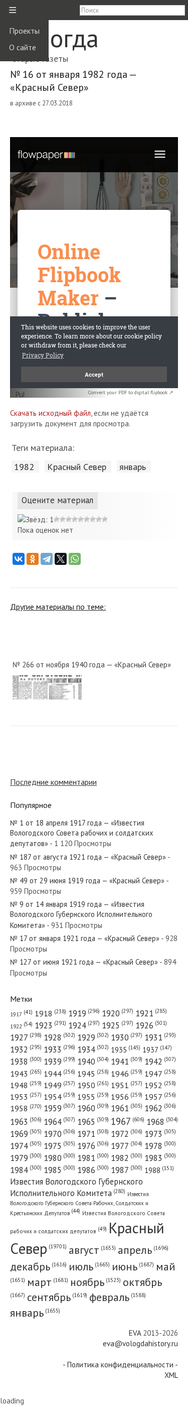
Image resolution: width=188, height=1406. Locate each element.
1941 (126, 1061)
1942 (160, 1061)
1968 (162, 1121)
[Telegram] (47, 559)
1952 (160, 1085)
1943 (26, 1073)
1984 (26, 1170)
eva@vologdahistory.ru (140, 1343)
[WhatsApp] (75, 559)
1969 (26, 1133)
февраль (117, 1297)
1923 (50, 1025)
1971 (93, 1133)
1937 (157, 1049)
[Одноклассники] (33, 559)
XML (171, 1375)
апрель (143, 1250)
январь (132, 466)
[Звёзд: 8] (93, 519)
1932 (26, 1049)
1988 (159, 1170)
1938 (26, 1061)
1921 (151, 1013)
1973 (160, 1133)
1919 (84, 1013)
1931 (160, 1037)
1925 (117, 1025)
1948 (26, 1085)
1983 (160, 1157)
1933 (59, 1049)
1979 (26, 1157)
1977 (126, 1145)
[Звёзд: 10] (105, 519)
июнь (133, 1266)
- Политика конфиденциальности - (120, 1364)
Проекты (24, 31)
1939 (59, 1061)
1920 (117, 1013)
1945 (93, 1074)
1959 (59, 1108)
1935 (125, 1049)
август (92, 1250)
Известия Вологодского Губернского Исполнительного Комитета (76, 1187)
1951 (126, 1085)
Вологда (54, 38)
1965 (93, 1121)
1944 (59, 1074)
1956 (126, 1097)
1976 (93, 1145)
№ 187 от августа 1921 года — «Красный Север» (88, 857)
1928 (59, 1037)
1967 (127, 1121)
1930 (126, 1037)
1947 (160, 1074)
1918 (50, 1013)
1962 (160, 1108)
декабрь (38, 1266)
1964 (59, 1121)
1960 (93, 1108)
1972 (126, 1133)
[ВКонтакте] (19, 559)
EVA (135, 1333)
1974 (26, 1145)
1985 (59, 1170)
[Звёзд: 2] (57, 519)
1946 (126, 1074)
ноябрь (95, 1282)
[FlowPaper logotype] (20, 395)
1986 (93, 1170)
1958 (26, 1108)
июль (89, 1266)
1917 (21, 1014)
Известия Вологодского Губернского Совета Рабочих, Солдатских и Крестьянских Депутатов (79, 1203)
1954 (59, 1097)
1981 (93, 1157)
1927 (26, 1037)
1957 (160, 1097)
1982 (24, 466)
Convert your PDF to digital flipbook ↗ (130, 392)
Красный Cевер (76, 466)
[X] (61, 559)
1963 (26, 1121)
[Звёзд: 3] (63, 519)
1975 (59, 1145)
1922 (21, 1026)
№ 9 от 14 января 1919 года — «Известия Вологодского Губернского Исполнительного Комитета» (81, 914)
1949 (59, 1085)
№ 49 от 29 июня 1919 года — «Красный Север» (87, 880)
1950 (93, 1085)
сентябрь (57, 1297)
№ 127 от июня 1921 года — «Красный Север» (84, 962)
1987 (126, 1170)
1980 (59, 1157)
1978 (160, 1145)
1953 (26, 1097)
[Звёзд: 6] (81, 519)
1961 (126, 1108)
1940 (93, 1061)
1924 (84, 1025)
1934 (93, 1049)
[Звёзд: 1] (36, 519)
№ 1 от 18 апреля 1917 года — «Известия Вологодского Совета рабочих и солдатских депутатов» (81, 833)
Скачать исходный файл (50, 413)
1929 (93, 1037)
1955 (93, 1097)
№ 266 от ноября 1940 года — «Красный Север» (92, 664)
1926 (151, 1025)
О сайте (22, 47)
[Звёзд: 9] (99, 519)
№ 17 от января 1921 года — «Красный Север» (84, 938)
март (47, 1282)
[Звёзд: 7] (87, 519)
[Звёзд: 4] (69, 519)
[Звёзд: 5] (75, 519)
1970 (59, 1133)
